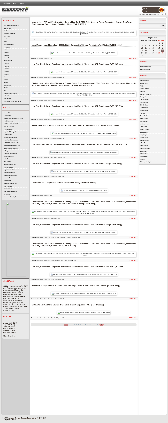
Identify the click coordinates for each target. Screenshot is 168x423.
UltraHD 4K (15, 308)
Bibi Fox (142, 91)
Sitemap (21, 3)
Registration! (143, 14)
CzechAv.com (8, 123)
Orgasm (6, 66)
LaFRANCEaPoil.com (10, 153)
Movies (6, 87)
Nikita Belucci (144, 140)
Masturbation (8, 60)
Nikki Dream (144, 145)
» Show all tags (8, 310)
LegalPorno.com (9, 156)
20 (153, 50)
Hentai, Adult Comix (10, 93)
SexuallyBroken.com (10, 183)
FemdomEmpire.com (10, 137)
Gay (5, 90)
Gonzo (13, 298)
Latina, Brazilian (9, 44)
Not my (161, 14)
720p (19, 286)
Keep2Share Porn (146, 66)
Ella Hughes (144, 105)
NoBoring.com (8, 167)
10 (90, 325)
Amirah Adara (144, 80)
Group (19, 298)
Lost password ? (153, 14)
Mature (6, 82)
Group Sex (7, 58)
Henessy (142, 113)
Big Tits (6, 55)
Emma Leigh (144, 107)
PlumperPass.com (9, 172)
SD (9, 306)
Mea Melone (144, 132)
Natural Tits (9, 304)
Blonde (6, 50)
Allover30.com (8, 113)
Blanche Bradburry (146, 94)
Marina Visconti (145, 129)
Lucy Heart (143, 126)
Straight (20, 306)
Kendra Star (144, 121)
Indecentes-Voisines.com (12, 145)
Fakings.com (8, 134)
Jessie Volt (143, 116)
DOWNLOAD (132, 39)
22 (159, 50)
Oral (5, 77)
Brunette (6, 74)
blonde (5, 290)
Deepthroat (7, 296)
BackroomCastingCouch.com (13, 118)
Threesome (7, 308)
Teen (5, 41)
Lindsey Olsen (144, 124)
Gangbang (6, 298)
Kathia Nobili (144, 118)
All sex (24, 286)
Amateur (6, 63)
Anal (5, 39)
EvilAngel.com (8, 129)
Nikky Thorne (144, 143)
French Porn (8, 98)
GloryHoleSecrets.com (11, 140)
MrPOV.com (7, 161)
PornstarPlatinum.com (11, 178)
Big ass (10, 288)
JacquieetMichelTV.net (11, 148)
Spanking (14, 306)
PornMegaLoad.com (10, 175)
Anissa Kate (144, 83)
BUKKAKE (7, 47)
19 (149, 50)
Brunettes (12, 292)
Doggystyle (15, 296)
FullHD (22, 296)
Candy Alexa (144, 97)
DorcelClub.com (9, 126)
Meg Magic (143, 135)
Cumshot (6, 294)
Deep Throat (18, 294)
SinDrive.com (8, 186)
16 (163, 48)
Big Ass (6, 52)
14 (156, 48)
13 (153, 48)
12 (149, 48)
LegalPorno (7, 302)
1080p (5, 286)
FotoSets (6, 96)
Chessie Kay (144, 102)
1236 (96, 325)
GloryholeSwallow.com (11, 142)
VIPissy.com (7, 194)
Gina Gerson (144, 110)
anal (4, 288)
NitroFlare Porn (145, 69)
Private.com (7, 180)
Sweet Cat (143, 151)
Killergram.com (8, 151)
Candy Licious (144, 99)
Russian (6, 71)
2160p (11, 286)
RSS (14, 3)
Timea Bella (143, 156)
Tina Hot (142, 159)
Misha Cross (144, 137)
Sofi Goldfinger (145, 148)
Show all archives (9, 336)
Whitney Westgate (146, 162)
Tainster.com (8, 189)
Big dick (17, 288)
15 (159, 48)
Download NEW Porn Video (12, 101)
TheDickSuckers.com (10, 191)
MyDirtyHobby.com (10, 164)
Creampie (20, 292)
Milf (22, 302)
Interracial (18, 300)
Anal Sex (40, 39)
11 (146, 48)
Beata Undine (144, 88)
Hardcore (7, 300)
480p (15, 286)
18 (146, 50)
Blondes (11, 290)
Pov (19, 304)
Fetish (6, 79)
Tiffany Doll (143, 154)
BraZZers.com (8, 121)
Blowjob (18, 290)
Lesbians (6, 68)
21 (156, 50)
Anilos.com (7, 115)
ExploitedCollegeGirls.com (12, 132)
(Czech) (15, 123)
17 (142, 50)
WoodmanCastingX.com (11, 197)
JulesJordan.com (9, 159)
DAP (11, 294)
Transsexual (7, 85)
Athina (142, 86)
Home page (6, 3)
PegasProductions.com (11, 170)
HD (14, 300)
